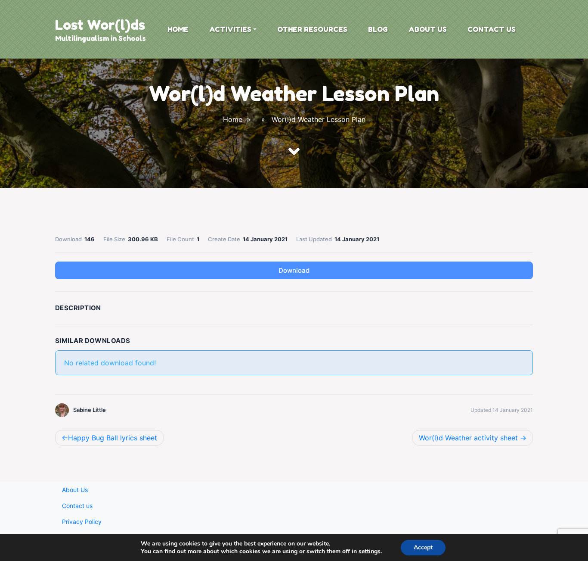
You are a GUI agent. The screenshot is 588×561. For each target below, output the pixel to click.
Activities (230, 29)
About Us (428, 29)
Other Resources (312, 29)
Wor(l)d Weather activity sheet (468, 437)
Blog (378, 29)
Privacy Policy (82, 521)
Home (178, 29)
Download (294, 270)
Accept (423, 547)
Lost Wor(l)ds (100, 24)
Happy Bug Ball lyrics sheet (112, 437)
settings (370, 551)
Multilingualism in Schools (100, 38)
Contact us (491, 29)
